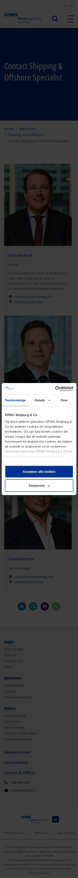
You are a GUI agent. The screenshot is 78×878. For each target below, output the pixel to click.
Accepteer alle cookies (39, 471)
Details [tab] (40, 400)
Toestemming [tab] (15, 400)
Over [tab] (64, 400)
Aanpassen (36, 485)
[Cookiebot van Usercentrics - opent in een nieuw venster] (55, 388)
